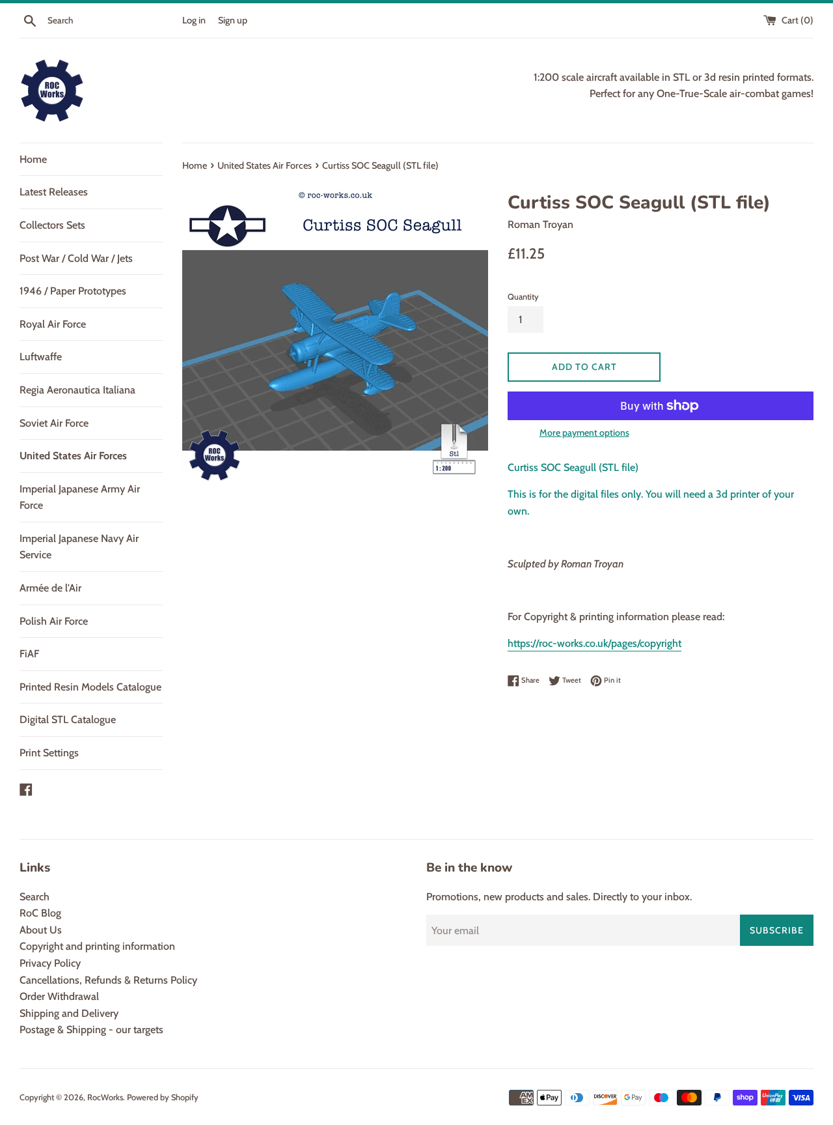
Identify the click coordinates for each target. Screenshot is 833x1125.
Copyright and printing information (97, 946)
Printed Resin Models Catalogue (90, 687)
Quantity (523, 297)
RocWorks (105, 1097)
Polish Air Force (54, 621)
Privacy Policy (50, 963)
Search (34, 896)
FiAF (29, 654)
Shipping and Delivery (69, 1013)
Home (33, 159)
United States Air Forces (73, 455)
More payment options (584, 432)
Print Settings (49, 753)
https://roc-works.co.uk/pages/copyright (594, 643)
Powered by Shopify (162, 1097)
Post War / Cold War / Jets (76, 258)
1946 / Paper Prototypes (73, 291)
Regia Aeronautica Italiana (77, 390)
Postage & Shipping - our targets (91, 1029)
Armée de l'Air (50, 588)
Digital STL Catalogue (68, 719)
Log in (194, 20)
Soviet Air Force (54, 423)
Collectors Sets (52, 225)
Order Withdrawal (59, 996)
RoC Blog (40, 913)
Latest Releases (54, 192)
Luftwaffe (41, 356)
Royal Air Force (53, 324)
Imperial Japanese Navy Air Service (79, 547)
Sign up (232, 20)
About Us (41, 930)
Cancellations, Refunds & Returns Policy (108, 980)
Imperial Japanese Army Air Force (80, 497)
